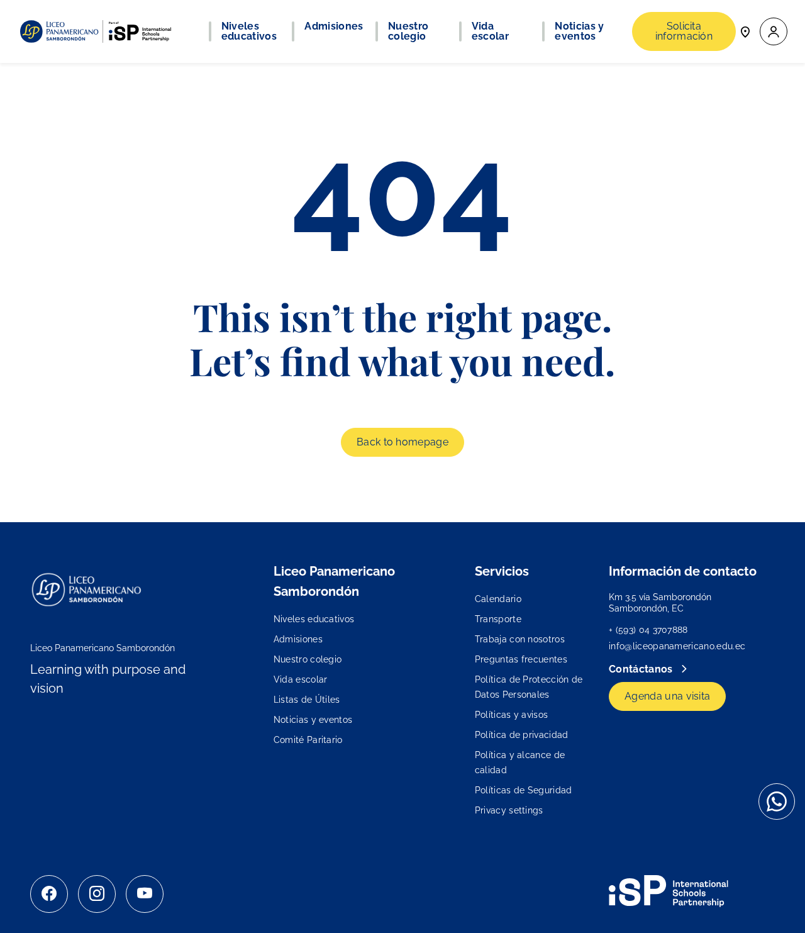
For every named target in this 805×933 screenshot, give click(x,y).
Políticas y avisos (511, 715)
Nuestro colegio (308, 659)
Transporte (498, 619)
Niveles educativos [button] (249, 31)
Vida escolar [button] (490, 31)
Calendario (498, 599)
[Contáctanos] (745, 31)
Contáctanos (642, 669)
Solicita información (684, 31)
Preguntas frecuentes (521, 659)
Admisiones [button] (333, 26)
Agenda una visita (667, 696)
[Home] (95, 31)
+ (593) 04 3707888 (648, 630)
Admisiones (298, 639)
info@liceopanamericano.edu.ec (677, 646)
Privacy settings (509, 810)
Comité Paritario (308, 740)
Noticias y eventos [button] (579, 31)
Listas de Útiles (307, 700)
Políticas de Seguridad (523, 790)
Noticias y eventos (313, 720)
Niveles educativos (314, 619)
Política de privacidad (522, 735)
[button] (773, 32)
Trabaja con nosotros (520, 639)
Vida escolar (301, 679)
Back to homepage (402, 442)
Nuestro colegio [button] (408, 31)
